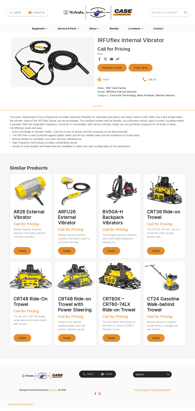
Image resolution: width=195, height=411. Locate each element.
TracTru (53, 390)
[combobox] (169, 12)
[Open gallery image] (52, 62)
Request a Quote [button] (112, 67)
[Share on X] (105, 59)
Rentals (114, 28)
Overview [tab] (97, 106)
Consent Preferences (20, 404)
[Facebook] (95, 393)
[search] (186, 12)
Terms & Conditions (160, 390)
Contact (158, 28)
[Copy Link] (117, 59)
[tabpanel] (52, 62)
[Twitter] (99, 393)
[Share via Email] (111, 59)
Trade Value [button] (140, 67)
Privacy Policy (142, 390)
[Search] (168, 374)
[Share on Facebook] (99, 59)
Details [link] (22, 250)
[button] (15, 12)
